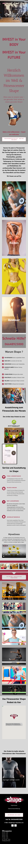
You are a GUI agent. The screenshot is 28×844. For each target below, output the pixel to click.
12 (22, 786)
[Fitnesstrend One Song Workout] (14, 772)
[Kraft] (14, 181)
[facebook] (12, 825)
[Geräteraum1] (4, 566)
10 (19, 786)
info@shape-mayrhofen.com (15, 822)
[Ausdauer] (14, 297)
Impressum (14, 805)
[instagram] (15, 825)
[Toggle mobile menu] (25, 2)
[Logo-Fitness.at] (14, 420)
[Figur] (14, 258)
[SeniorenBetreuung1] (14, 566)
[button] (14, 717)
